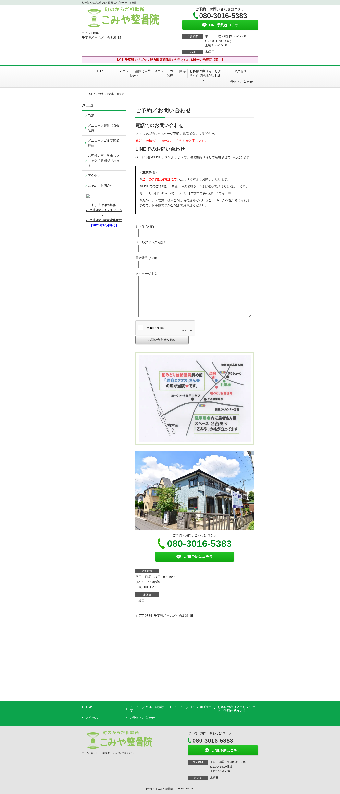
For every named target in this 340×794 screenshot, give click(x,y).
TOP (99, 71)
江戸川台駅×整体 (104, 205)
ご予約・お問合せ (240, 81)
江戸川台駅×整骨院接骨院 (104, 220)
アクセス (240, 71)
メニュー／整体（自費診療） (135, 73)
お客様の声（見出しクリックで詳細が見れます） (205, 75)
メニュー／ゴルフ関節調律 (170, 73)
